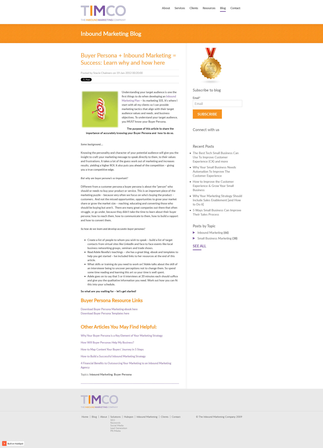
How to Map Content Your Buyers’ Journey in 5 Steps (112, 349)
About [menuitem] (166, 8)
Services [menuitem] (180, 8)
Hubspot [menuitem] (128, 417)
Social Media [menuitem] (116, 425)
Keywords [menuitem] (115, 422)
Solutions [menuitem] (115, 417)
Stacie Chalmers (102, 73)
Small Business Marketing (217, 238)
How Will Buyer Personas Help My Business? (107, 342)
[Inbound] (211, 82)
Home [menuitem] (85, 417)
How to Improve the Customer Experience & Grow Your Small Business (213, 185)
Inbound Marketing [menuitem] (147, 417)
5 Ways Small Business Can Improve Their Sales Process (217, 212)
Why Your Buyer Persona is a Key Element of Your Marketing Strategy (122, 335)
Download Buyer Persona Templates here (105, 313)
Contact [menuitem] (235, 8)
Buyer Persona (123, 374)
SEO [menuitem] (112, 420)
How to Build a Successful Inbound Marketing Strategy (113, 356)
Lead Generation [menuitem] (118, 428)
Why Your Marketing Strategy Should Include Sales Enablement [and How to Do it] (217, 200)
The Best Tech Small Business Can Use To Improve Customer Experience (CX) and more (216, 157)
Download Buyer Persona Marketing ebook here (109, 309)
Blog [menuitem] (223, 8)
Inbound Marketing (101, 374)
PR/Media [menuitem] (115, 430)
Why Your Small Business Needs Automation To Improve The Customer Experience (214, 171)
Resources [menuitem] (209, 8)
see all (199, 245)
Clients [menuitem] (194, 8)
